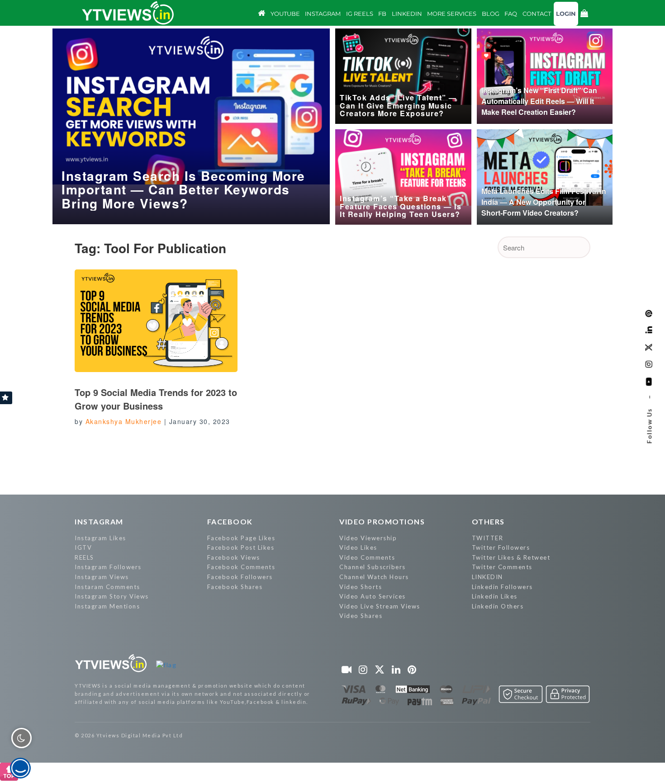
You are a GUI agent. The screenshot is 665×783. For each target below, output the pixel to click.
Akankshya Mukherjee (124, 421)
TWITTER (488, 538)
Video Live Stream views (379, 606)
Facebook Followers (240, 576)
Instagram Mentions (107, 606)
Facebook (230, 521)
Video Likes (358, 547)
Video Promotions (382, 521)
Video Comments (367, 557)
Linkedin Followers (502, 586)
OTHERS (488, 521)
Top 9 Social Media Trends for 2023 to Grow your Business (156, 399)
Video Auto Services (372, 596)
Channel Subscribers (372, 567)
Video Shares (360, 615)
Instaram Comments (107, 586)
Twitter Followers (501, 547)
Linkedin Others (498, 606)
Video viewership (368, 538)
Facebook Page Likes (241, 538)
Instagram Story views (112, 596)
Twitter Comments (502, 567)
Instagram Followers (108, 567)
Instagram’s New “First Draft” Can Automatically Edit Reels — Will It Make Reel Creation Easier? (539, 101)
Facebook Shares (235, 586)
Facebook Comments (241, 567)
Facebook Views (233, 557)
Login (566, 13)
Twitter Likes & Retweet (511, 557)
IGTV (83, 547)
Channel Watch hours (374, 576)
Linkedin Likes (495, 596)
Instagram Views (102, 576)
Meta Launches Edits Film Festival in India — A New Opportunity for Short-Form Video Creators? (543, 202)
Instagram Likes (100, 538)
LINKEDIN (487, 576)
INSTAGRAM (99, 521)
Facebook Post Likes (241, 547)
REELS (84, 557)
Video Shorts (360, 586)
